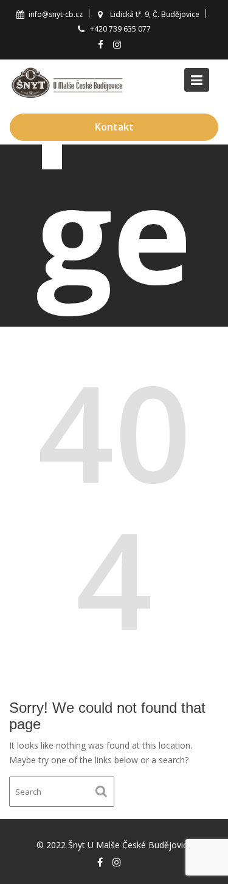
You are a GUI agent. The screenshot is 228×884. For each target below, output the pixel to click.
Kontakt (114, 127)
